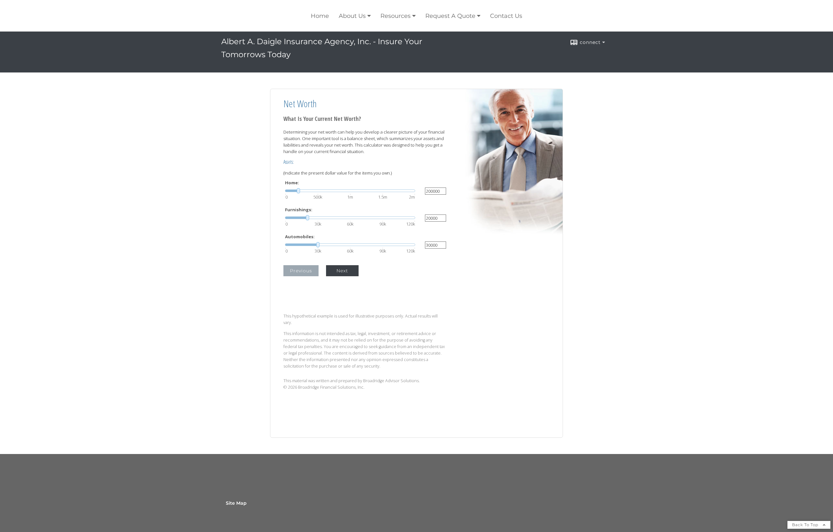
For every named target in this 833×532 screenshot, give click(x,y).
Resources (395, 15)
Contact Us (506, 15)
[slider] (350, 190)
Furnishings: (298, 210)
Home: (292, 183)
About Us (352, 15)
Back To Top (806, 524)
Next (342, 271)
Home (320, 15)
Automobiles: (300, 237)
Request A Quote (450, 15)
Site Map (236, 503)
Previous (301, 271)
